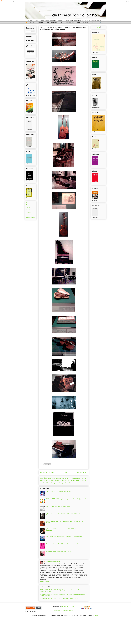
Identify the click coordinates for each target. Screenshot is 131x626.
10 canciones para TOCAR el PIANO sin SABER (59, 491)
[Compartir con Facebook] (48, 464)
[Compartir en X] (47, 464)
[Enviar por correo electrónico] (44, 464)
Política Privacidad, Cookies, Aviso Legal (64, 610)
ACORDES (32, 22)
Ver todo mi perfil (44, 581)
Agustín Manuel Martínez (53, 561)
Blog (27, 204)
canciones (51, 478)
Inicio (65, 472)
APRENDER (40, 22)
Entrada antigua (82, 472)
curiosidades (74, 478)
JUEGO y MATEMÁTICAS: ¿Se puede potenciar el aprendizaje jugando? (66, 499)
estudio (57, 480)
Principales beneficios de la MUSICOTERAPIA (59, 551)
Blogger (96, 615)
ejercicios (42, 480)
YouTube (28, 209)
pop (54, 483)
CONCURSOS (54, 22)
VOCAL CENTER (65, 606)
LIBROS (78, 22)
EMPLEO (62, 22)
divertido (84, 478)
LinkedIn (28, 207)
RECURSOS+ (94, 22)
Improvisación (29, 214)
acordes (43, 478)
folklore (62, 480)
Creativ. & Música (30, 217)
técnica (71, 483)
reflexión (58, 483)
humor (73, 480)
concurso (65, 478)
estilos (53, 480)
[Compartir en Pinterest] (50, 464)
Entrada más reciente (47, 472)
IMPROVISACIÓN (70, 22)
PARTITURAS (85, 22)
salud (68, 483)
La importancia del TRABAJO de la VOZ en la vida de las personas (64, 536)
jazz (77, 480)
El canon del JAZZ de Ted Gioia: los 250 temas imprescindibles (63, 544)
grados (67, 480)
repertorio (63, 483)
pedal (86, 480)
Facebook (28, 212)
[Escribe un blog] (45, 464)
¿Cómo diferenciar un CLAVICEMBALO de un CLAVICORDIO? (63, 514)
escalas (48, 480)
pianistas (44, 483)
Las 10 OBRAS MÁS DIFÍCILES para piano (58, 506)
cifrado (58, 478)
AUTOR (47, 22)
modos (82, 480)
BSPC (73, 606)
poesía (50, 483)
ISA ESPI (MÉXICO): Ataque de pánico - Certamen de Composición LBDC (60, 598)
